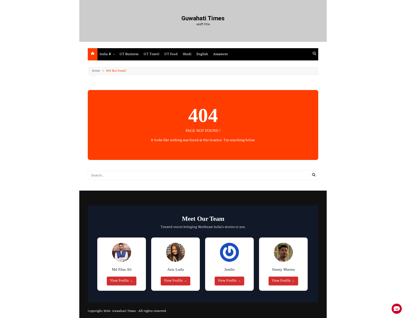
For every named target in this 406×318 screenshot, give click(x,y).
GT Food (171, 54)
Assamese (220, 54)
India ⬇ (105, 54)
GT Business (129, 54)
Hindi (187, 54)
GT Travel (151, 54)
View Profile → (121, 281)
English (202, 54)
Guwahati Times (203, 18)
